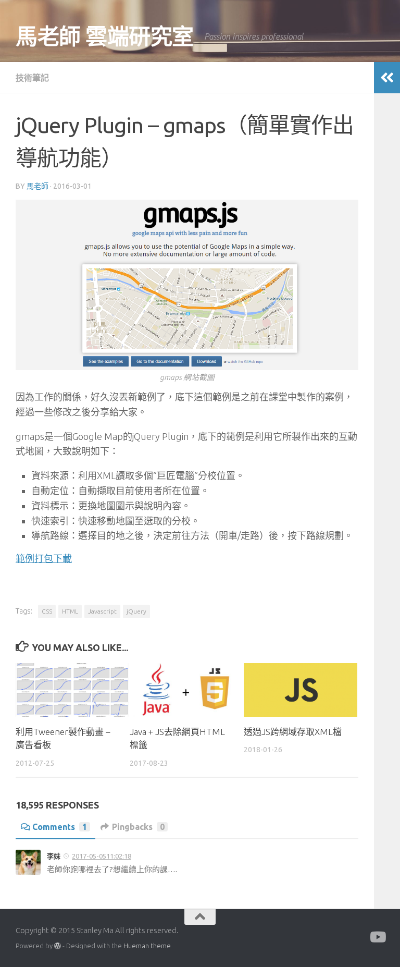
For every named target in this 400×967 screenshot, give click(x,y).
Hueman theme (147, 945)
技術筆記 (32, 77)
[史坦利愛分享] (377, 937)
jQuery (136, 611)
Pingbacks (138, 826)
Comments (59, 826)
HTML (70, 611)
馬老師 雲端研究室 (105, 36)
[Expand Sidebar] (387, 77)
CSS (47, 611)
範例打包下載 (44, 558)
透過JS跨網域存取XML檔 (293, 732)
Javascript (102, 611)
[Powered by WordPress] (57, 945)
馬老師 (37, 186)
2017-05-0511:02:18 (101, 856)
